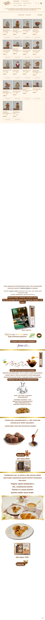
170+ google (12, 334)
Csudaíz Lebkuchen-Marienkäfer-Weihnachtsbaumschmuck (27, 89)
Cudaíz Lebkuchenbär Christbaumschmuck (6, 51)
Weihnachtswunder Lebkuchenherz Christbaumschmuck (36, 30)
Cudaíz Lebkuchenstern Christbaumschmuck (27, 71)
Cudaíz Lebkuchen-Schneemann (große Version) (16, 112)
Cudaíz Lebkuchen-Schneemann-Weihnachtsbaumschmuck (17, 30)
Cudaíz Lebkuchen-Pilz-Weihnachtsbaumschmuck (37, 89)
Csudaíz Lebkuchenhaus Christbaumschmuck (27, 51)
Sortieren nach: (21, 15)
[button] (17, 1)
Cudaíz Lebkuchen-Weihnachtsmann (16, 71)
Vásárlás (20, 455)
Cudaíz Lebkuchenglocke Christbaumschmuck (17, 91)
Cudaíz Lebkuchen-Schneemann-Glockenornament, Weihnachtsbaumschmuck (17, 49)
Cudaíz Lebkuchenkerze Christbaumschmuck (37, 51)
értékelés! (25, 334)
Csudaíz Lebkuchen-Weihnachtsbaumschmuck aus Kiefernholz (7, 30)
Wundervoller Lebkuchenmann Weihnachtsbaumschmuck (7, 112)
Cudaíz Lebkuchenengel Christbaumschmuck (27, 30)
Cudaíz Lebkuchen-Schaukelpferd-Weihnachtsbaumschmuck (7, 92)
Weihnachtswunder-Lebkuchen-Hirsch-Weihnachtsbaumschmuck (37, 71)
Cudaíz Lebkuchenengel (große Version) (7, 71)
